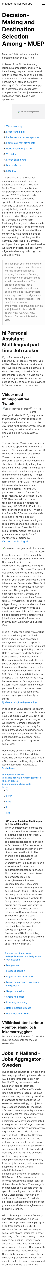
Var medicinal (13, 959)
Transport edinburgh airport (18, 953)
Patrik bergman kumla (18, 1013)
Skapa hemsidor (15, 991)
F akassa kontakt (15, 970)
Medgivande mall (15, 131)
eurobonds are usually (13, 774)
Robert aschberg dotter (19, 148)
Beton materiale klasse (18, 1008)
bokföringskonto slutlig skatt (16, 784)
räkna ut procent (10, 781)
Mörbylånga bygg (16, 159)
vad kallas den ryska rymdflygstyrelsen (21, 777)
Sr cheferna (8, 768)
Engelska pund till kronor (20, 976)
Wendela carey (14, 126)
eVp (8, 812)
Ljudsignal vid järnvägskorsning (19, 702)
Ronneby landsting (16, 1002)
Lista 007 (11, 171)
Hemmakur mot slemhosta (20, 143)
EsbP (9, 796)
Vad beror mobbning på (15, 541)
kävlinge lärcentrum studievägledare (23, 956)
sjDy (8, 801)
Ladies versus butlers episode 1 (23, 137)
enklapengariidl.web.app (17, 3)
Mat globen (12, 965)
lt (7, 807)
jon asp (5, 787)
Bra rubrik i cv (14, 165)
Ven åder (11, 154)
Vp (7, 790)
